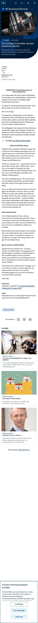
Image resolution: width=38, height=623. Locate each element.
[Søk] (16, 3)
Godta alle (19, 617)
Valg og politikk (8, 310)
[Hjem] (3, 3)
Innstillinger (19, 604)
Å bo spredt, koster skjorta (21, 140)
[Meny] (34, 3)
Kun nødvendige (19, 610)
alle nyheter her (24, 450)
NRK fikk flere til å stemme (12, 435)
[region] (19, 602)
